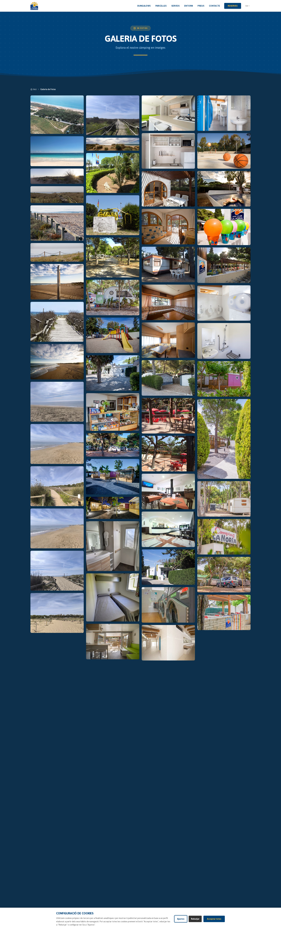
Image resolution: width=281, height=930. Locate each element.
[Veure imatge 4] (57, 194)
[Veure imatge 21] (112, 297)
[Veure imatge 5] (57, 223)
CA (246, 6)
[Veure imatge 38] (168, 378)
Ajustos (180, 919)
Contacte (214, 6)
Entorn (188, 6)
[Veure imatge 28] (112, 546)
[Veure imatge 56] (224, 537)
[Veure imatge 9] (57, 362)
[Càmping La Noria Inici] (34, 6)
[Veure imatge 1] (57, 114)
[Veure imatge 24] (112, 412)
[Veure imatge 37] (168, 340)
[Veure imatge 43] (168, 567)
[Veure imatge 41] (168, 491)
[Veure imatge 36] (168, 302)
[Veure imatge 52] (224, 341)
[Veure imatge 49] (224, 227)
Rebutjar (195, 919)
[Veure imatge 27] (112, 508)
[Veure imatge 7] (57, 281)
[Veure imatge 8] (57, 322)
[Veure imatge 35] (168, 264)
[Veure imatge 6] (57, 252)
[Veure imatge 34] (168, 226)
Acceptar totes (214, 919)
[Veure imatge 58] (224, 612)
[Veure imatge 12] (57, 486)
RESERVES (233, 6)
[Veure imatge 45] (168, 642)
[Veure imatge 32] (168, 151)
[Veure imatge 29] (112, 597)
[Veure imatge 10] (57, 402)
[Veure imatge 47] (224, 151)
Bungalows (144, 6)
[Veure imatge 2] (57, 151)
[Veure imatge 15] (57, 613)
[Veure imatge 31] (168, 113)
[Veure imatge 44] (168, 605)
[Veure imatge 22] (112, 335)
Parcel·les (161, 6)
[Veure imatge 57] (224, 574)
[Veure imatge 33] (168, 189)
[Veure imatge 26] (112, 476)
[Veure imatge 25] (112, 445)
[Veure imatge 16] (112, 115)
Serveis (175, 6)
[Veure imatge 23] (112, 373)
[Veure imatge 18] (112, 173)
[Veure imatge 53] (224, 379)
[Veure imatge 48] (224, 189)
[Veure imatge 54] (224, 439)
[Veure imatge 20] (112, 257)
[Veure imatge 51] (224, 303)
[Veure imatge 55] (224, 499)
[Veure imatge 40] (168, 453)
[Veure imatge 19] (112, 215)
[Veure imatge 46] (224, 113)
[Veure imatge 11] (57, 444)
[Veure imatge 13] (57, 528)
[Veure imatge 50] (224, 265)
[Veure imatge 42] (168, 529)
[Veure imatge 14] (57, 571)
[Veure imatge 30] (112, 641)
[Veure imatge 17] (112, 144)
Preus (201, 6)
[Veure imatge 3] (57, 176)
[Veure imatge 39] (168, 416)
